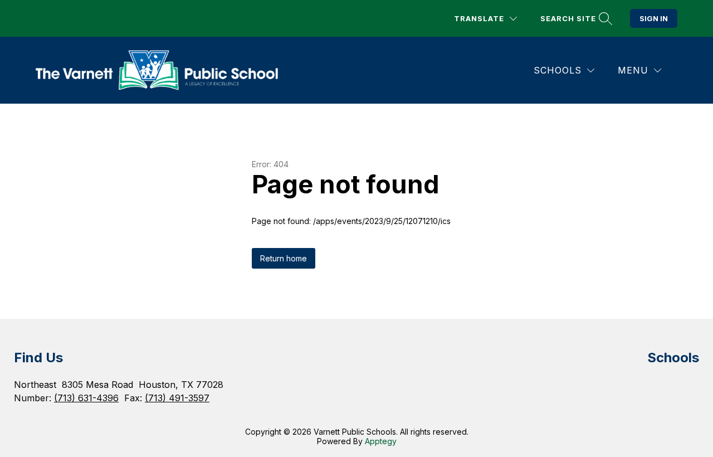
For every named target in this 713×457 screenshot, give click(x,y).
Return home (283, 258)
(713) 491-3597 (177, 397)
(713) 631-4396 (86, 397)
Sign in (653, 18)
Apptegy (381, 441)
